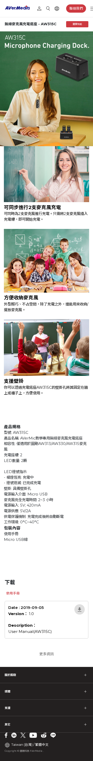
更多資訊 (46, 654)
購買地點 (77, 24)
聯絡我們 (76, 8)
